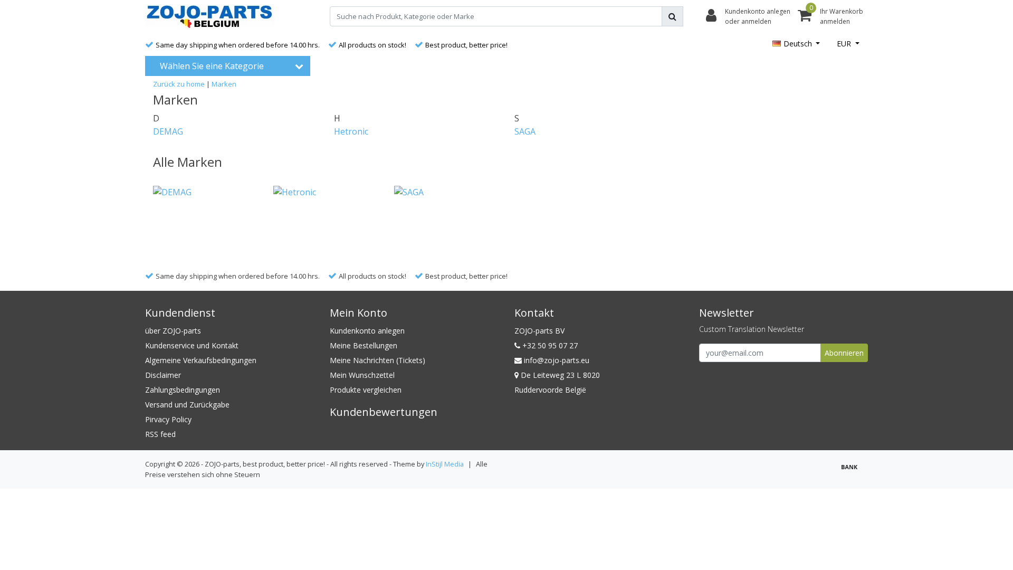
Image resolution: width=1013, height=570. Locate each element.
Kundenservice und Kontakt (191, 345)
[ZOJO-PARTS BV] (209, 16)
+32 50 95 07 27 (549, 345)
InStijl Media (445, 464)
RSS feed (160, 434)
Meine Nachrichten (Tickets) (377, 360)
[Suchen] (672, 16)
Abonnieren (844, 353)
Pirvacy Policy (168, 419)
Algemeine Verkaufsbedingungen (200, 360)
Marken (224, 84)
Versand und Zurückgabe (187, 405)
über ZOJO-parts (173, 331)
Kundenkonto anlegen (367, 331)
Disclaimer (163, 375)
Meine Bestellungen (363, 345)
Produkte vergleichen (366, 390)
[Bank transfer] (852, 471)
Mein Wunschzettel (362, 375)
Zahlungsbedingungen (182, 390)
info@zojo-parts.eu (556, 360)
